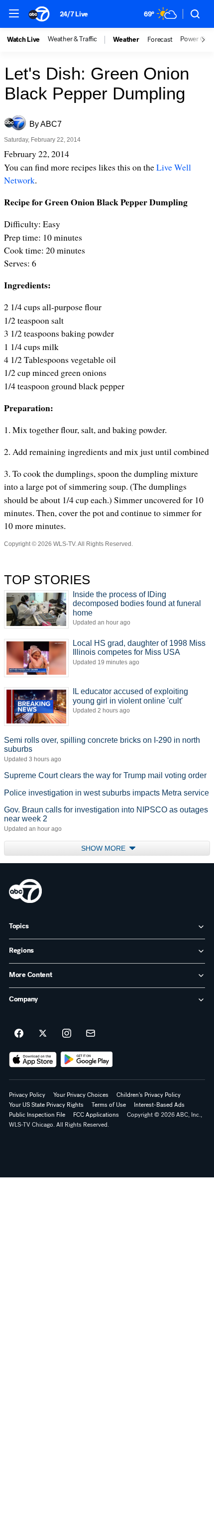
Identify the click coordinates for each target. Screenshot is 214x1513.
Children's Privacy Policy (148, 1095)
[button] (13, 13)
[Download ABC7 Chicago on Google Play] (87, 1060)
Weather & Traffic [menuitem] (72, 39)
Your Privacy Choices (80, 1095)
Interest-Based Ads (159, 1105)
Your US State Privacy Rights (46, 1105)
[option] (27, 39)
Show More (104, 848)
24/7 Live (74, 14)
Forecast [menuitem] (160, 39)
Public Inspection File (37, 1115)
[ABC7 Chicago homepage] (39, 14)
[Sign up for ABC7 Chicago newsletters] (91, 1034)
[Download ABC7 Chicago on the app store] (33, 1060)
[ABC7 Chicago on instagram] (67, 1034)
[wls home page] (25, 891)
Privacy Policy (27, 1095)
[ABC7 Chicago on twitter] (43, 1034)
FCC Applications (96, 1115)
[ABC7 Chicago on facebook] (19, 1034)
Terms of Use (109, 1105)
